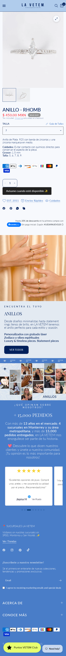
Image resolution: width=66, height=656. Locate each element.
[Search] (56, 6)
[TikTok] (30, 550)
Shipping (19, 118)
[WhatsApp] (18, 208)
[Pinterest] (12, 208)
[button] (16, 350)
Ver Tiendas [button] (9, 541)
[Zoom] (56, 19)
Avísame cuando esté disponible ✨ (27, 190)
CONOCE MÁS (15, 615)
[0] (61, 6)
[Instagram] (14, 550)
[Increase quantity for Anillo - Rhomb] (14, 183)
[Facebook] (5, 208)
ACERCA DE (13, 603)
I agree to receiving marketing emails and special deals (33, 588)
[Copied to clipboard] (25, 208)
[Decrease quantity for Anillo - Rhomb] (5, 183)
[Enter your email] (60, 580)
